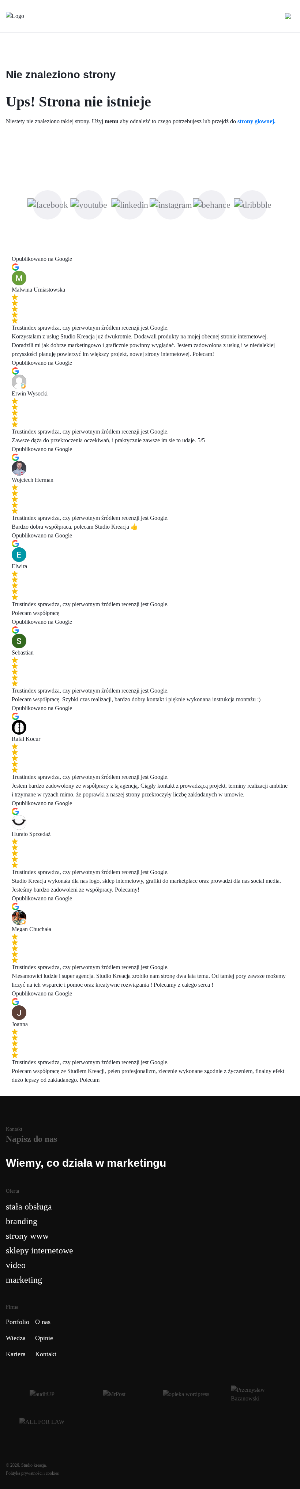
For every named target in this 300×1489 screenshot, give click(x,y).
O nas (42, 1321)
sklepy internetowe (39, 1250)
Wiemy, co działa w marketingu (86, 1163)
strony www (27, 1236)
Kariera (16, 1354)
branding (21, 1221)
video (16, 1265)
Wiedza (16, 1338)
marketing (24, 1279)
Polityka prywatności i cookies (32, 1473)
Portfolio (17, 1321)
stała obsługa (29, 1206)
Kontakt (45, 1354)
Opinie (44, 1338)
